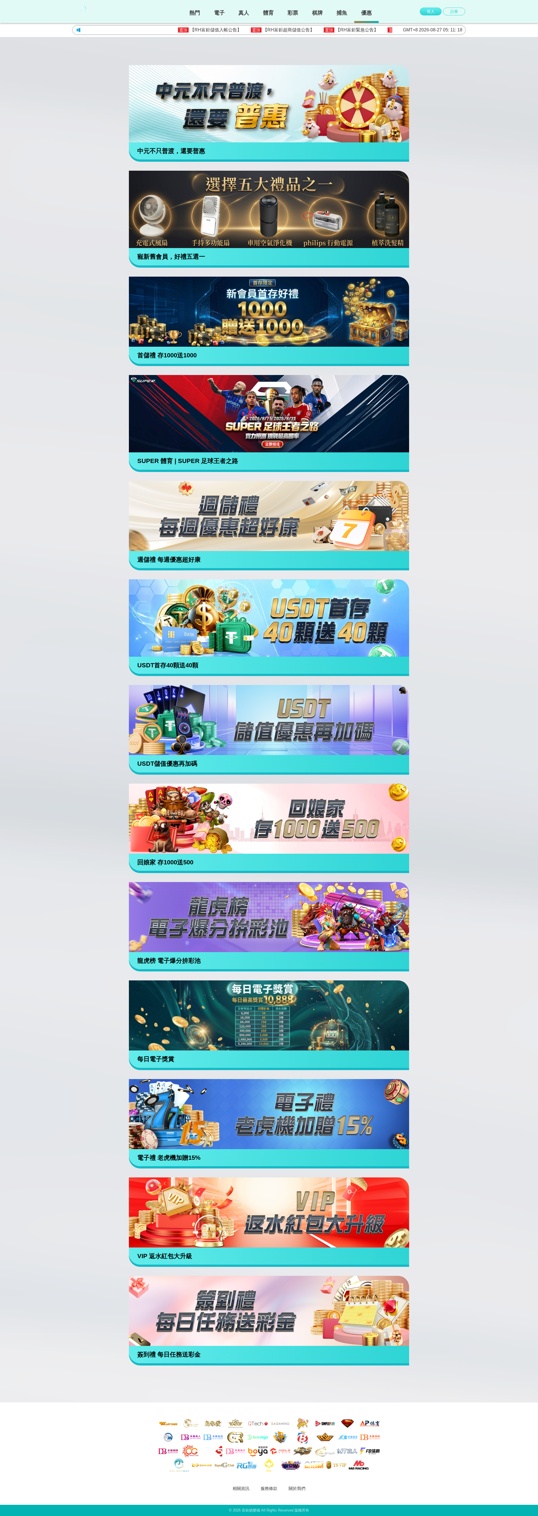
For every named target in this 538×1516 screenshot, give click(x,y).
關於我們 (297, 1488)
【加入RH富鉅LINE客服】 (341, 29)
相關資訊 (241, 1488)
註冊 (454, 11)
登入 (431, 11)
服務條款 (269, 1488)
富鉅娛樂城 (251, 1510)
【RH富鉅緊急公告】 (272, 29)
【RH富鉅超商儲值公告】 (204, 29)
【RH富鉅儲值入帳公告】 (131, 29)
